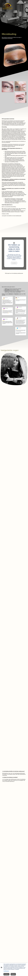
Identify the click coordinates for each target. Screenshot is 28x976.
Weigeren (13, 974)
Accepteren (14, 263)
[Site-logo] (7, 7)
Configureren (6, 971)
